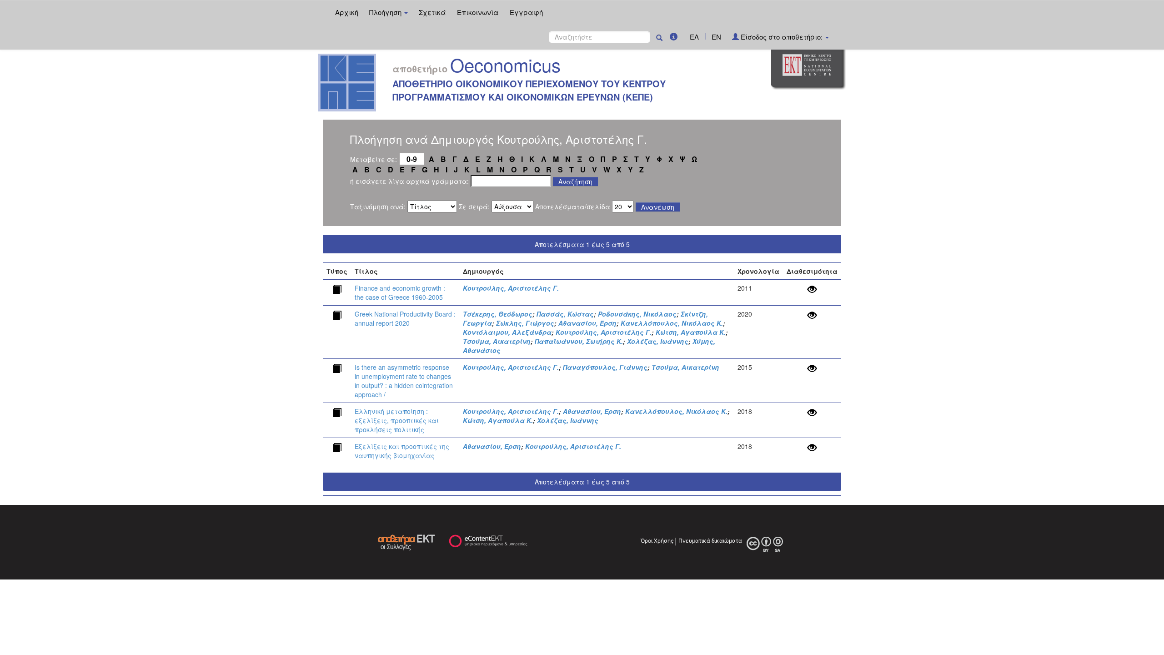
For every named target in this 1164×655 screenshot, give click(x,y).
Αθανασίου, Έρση (587, 323)
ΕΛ (694, 36)
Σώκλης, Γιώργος (525, 323)
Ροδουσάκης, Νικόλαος (637, 313)
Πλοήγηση (386, 12)
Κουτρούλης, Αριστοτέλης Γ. (511, 287)
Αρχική (346, 12)
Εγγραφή (526, 12)
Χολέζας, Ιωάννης (657, 341)
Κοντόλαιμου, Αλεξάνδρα (507, 332)
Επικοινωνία (478, 12)
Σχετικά (432, 12)
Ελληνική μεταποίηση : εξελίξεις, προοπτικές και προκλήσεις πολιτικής (397, 420)
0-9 (411, 159)
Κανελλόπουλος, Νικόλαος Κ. (672, 323)
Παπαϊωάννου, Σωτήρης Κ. (579, 341)
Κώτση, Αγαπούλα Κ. (691, 332)
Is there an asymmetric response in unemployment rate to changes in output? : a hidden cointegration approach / (404, 381)
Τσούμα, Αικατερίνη (497, 341)
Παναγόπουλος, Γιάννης (605, 367)
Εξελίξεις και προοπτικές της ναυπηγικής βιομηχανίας (402, 451)
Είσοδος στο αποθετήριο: (781, 36)
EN (716, 36)
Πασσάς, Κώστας (565, 313)
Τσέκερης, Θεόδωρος (497, 313)
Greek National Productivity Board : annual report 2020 (405, 318)
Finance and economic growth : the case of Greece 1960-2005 (400, 292)
